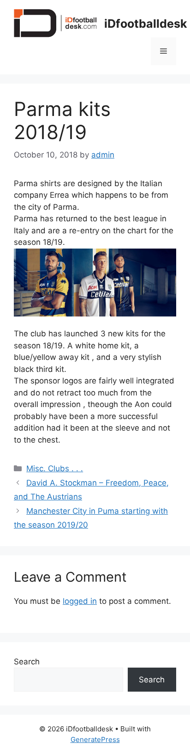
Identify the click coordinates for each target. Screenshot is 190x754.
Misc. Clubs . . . (54, 468)
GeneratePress (95, 739)
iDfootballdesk (145, 23)
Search (27, 661)
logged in (80, 601)
